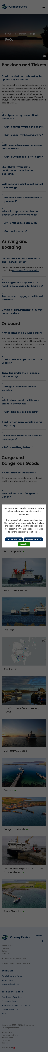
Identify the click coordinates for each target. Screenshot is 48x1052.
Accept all (24, 544)
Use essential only (33, 539)
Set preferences (14, 539)
